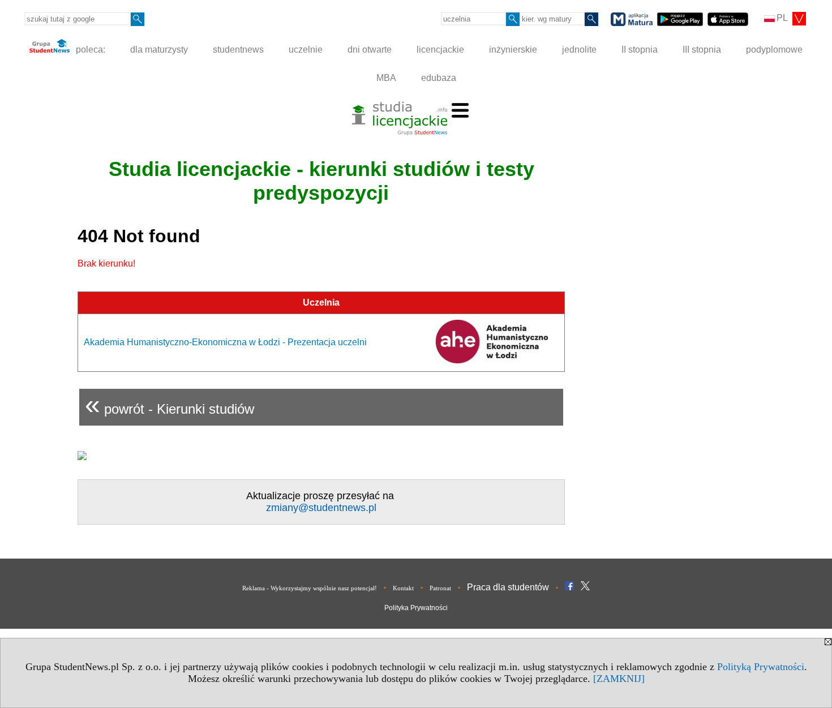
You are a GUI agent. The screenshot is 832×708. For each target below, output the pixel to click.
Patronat (440, 588)
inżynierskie (513, 49)
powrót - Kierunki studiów (169, 404)
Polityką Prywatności (760, 666)
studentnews (238, 49)
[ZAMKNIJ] (619, 678)
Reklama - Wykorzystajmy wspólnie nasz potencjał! (309, 588)
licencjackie (440, 49)
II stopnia (639, 49)
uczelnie (306, 49)
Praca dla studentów (508, 587)
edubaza (438, 78)
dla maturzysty (159, 49)
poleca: (89, 49)
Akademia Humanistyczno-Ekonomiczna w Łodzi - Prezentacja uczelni (225, 342)
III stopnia (702, 49)
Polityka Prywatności (416, 608)
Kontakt (403, 588)
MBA (386, 78)
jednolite (579, 49)
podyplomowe (774, 49)
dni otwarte (370, 49)
